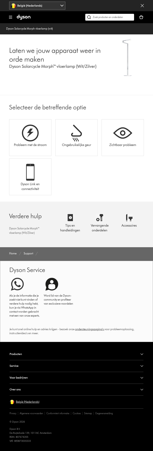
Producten (16, 354)
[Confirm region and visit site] (142, 5)
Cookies (77, 413)
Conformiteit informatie (57, 413)
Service (14, 366)
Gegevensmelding (104, 413)
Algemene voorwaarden (31, 413)
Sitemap (88, 413)
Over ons (15, 389)
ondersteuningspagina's (89, 329)
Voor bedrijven (19, 377)
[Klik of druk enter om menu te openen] (10, 17)
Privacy (13, 413)
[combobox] (37, 6)
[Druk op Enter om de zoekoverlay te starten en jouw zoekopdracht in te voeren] (109, 17)
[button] (24, 402)
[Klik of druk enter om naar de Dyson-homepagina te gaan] (23, 19)
